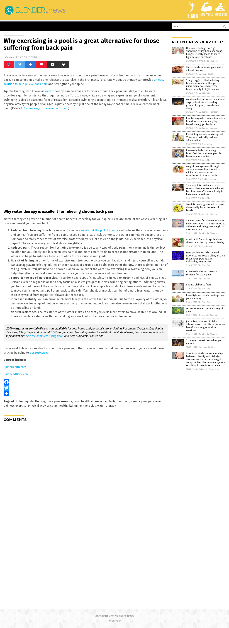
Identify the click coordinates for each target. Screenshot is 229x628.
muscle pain (139, 401)
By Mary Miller (205, 144)
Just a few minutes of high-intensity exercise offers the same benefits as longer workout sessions (205, 326)
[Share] (86, 393)
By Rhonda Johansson (208, 112)
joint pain (123, 401)
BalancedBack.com (16, 374)
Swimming (75, 405)
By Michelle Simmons (208, 61)
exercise (66, 401)
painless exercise (15, 405)
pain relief (155, 401)
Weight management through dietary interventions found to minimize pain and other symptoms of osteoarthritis (203, 171)
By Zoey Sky (204, 93)
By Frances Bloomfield (209, 369)
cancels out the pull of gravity (98, 230)
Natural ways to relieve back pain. (46, 108)
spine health (58, 405)
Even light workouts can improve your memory (205, 297)
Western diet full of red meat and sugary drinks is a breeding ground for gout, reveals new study (205, 104)
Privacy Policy (114, 621)
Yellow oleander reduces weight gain (204, 310)
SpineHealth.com (15, 367)
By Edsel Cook (205, 246)
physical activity (38, 405)
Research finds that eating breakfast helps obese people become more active (203, 153)
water (49, 91)
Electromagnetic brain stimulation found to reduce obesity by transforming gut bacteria (205, 121)
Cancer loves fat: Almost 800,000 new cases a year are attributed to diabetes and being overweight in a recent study (205, 225)
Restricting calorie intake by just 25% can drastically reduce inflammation (204, 137)
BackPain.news (39, 352)
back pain (53, 401)
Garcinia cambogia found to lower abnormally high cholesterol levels (205, 207)
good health (82, 401)
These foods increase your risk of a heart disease (205, 69)
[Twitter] (86, 388)
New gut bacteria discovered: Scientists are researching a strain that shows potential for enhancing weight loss (205, 257)
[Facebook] (86, 382)
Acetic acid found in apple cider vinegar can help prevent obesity (205, 241)
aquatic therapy (35, 401)
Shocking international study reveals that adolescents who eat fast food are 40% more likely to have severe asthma (205, 190)
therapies (89, 405)
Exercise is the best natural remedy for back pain (202, 273)
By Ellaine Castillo (207, 74)
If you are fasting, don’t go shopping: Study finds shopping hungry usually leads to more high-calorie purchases (204, 53)
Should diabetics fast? (198, 284)
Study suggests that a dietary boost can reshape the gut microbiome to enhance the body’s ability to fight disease (203, 85)
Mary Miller (30, 56)
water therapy (106, 405)
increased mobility (103, 401)
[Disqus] (86, 469)
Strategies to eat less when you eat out (204, 342)
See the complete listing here (44, 336)
